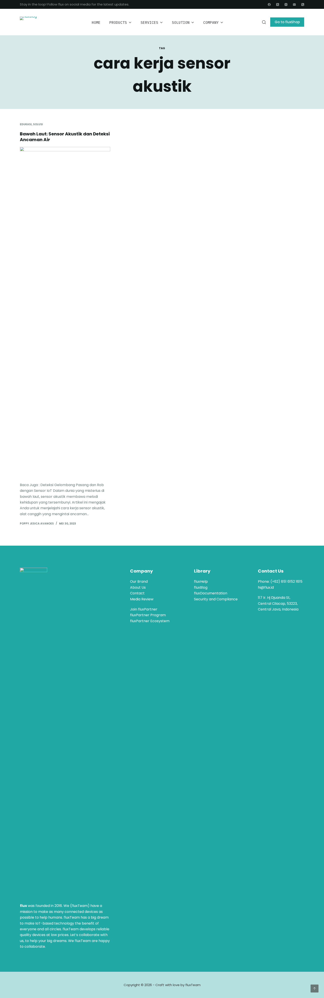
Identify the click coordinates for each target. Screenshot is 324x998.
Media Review (141, 599)
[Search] (264, 22)
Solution (181, 22)
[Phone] (302, 4)
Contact (137, 593)
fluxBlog (200, 587)
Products (118, 22)
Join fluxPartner (143, 609)
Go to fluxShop (287, 22)
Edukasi (26, 124)
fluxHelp (201, 581)
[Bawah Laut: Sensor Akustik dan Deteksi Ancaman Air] (65, 312)
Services (149, 22)
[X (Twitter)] (277, 4)
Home (96, 22)
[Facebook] (269, 4)
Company (211, 22)
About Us (138, 587)
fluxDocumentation (210, 593)
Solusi (38, 124)
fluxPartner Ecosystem (149, 621)
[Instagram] (286, 4)
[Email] (294, 4)
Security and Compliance (216, 599)
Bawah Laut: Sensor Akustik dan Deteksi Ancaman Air (65, 137)
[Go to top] (314, 988)
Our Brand (139, 581)
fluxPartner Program (148, 615)
